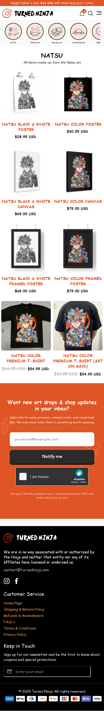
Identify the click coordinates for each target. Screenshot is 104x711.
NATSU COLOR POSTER (78, 124)
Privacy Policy (15, 634)
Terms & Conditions (20, 627)
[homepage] (28, 12)
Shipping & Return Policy (24, 609)
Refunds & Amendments (24, 615)
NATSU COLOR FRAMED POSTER (78, 281)
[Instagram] (7, 580)
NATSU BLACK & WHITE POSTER (26, 126)
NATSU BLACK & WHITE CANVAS (26, 203)
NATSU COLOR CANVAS (78, 201)
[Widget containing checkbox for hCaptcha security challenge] (52, 476)
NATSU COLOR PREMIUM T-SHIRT (26, 358)
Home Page (13, 602)
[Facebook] (17, 580)
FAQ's (9, 621)
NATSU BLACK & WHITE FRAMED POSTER (26, 281)
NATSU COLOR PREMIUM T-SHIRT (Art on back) (78, 361)
